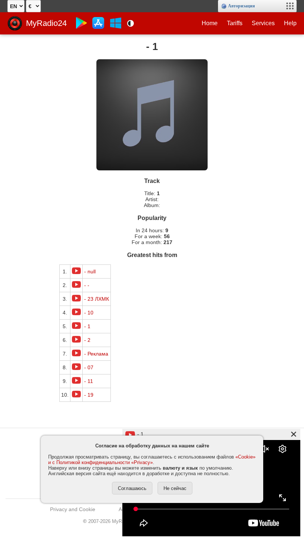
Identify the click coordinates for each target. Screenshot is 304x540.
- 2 (87, 340)
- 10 (88, 313)
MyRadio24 (46, 23)
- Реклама (96, 354)
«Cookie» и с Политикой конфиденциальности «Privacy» (151, 459)
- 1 (87, 326)
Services (263, 23)
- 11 (88, 381)
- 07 (88, 367)
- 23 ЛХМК (96, 299)
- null (90, 271)
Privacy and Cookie (72, 509)
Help (290, 23)
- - (86, 285)
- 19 (88, 395)
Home (210, 23)
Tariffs (234, 23)
